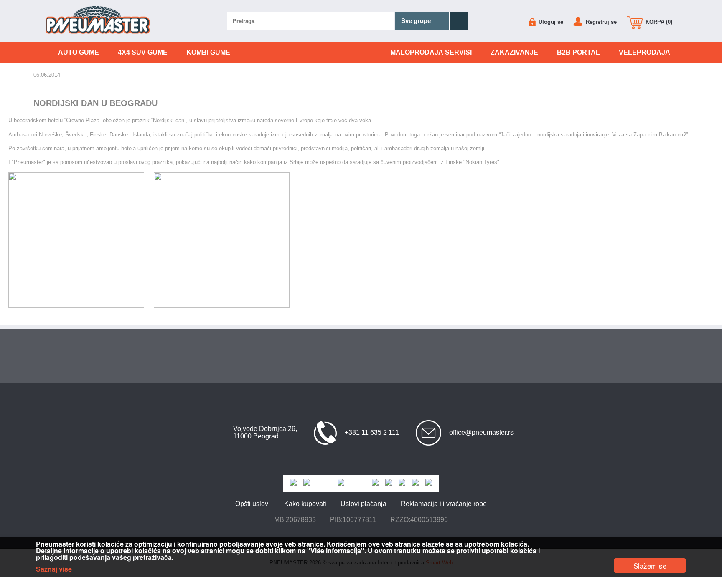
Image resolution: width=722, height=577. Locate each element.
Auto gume (78, 52)
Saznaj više (54, 569)
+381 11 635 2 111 (372, 432)
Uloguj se (550, 22)
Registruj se (600, 22)
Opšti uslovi (252, 503)
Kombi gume (208, 52)
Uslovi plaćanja (363, 503)
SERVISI (431, 52)
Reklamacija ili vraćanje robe (444, 503)
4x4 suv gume (143, 52)
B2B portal (578, 52)
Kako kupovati (305, 503)
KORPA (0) (658, 22)
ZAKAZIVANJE (514, 52)
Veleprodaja (644, 52)
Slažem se (649, 565)
